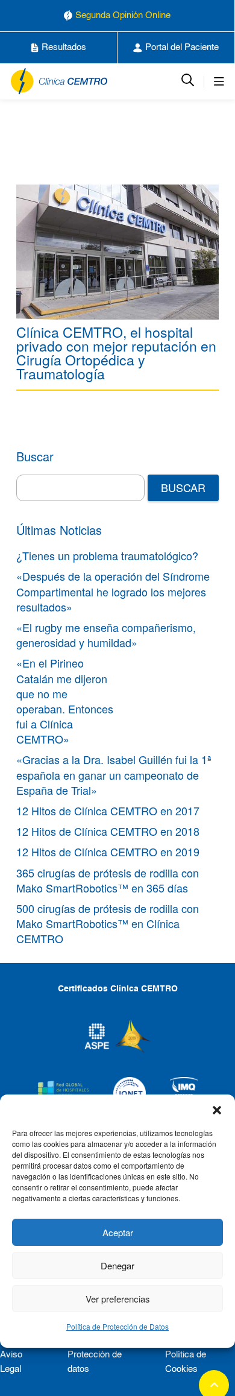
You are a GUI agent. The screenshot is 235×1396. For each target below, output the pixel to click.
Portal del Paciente (182, 47)
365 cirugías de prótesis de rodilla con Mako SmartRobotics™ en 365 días (107, 880)
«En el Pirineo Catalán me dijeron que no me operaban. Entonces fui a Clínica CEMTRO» (64, 701)
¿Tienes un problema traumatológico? (107, 555)
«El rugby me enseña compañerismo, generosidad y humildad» (106, 634)
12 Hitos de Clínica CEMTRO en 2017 (107, 810)
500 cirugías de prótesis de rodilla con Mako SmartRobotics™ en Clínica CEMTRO (107, 923)
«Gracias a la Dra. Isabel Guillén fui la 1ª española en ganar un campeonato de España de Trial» (114, 774)
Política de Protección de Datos (117, 1326)
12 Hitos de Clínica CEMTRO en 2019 (107, 851)
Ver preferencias (118, 1298)
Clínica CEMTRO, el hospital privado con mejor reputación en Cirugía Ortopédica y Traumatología (116, 353)
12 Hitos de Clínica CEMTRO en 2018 (107, 831)
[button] (217, 1110)
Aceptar (117, 1232)
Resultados (64, 47)
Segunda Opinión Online (123, 15)
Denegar (117, 1265)
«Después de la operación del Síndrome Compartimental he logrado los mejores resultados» (113, 591)
